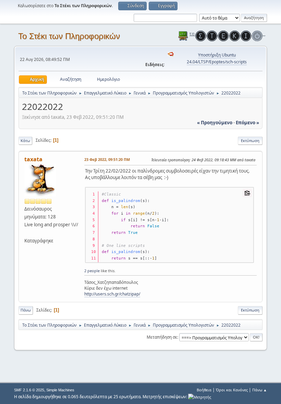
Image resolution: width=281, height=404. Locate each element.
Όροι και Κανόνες (232, 389)
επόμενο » (247, 122)
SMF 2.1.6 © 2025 (29, 390)
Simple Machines (60, 390)
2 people (92, 270)
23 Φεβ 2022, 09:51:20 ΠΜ (107, 159)
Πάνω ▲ (259, 389)
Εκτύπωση (250, 140)
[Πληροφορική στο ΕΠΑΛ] (27, 232)
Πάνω (26, 310)
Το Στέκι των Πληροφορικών (69, 36)
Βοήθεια (204, 389)
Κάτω (25, 140)
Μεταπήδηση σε (162, 337)
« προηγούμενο (214, 122)
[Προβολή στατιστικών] (199, 396)
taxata (33, 159)
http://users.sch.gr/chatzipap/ (112, 294)
